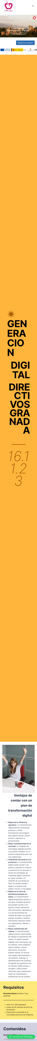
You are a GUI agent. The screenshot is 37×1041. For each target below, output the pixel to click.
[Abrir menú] (33, 5)
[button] (21, 1037)
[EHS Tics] (8, 6)
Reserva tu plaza (25, 43)
